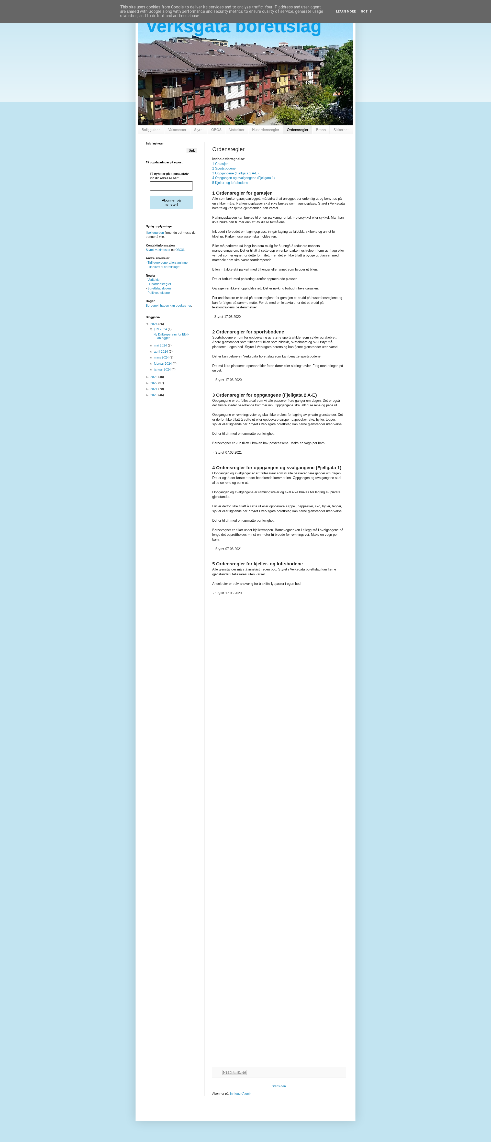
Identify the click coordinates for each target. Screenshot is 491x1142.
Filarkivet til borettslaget (164, 267)
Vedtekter (236, 130)
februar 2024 (163, 363)
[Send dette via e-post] (224, 1072)
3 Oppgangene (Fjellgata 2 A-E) (235, 173)
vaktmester (162, 250)
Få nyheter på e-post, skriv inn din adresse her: (169, 176)
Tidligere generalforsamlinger (168, 262)
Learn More (346, 11)
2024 (154, 324)
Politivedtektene (159, 293)
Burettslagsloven (159, 288)
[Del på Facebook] (239, 1072)
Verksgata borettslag (234, 26)
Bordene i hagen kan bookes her (168, 305)
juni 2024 (161, 329)
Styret (199, 130)
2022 (154, 383)
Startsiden (279, 1086)
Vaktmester (177, 130)
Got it (366, 11)
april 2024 (161, 351)
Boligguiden (151, 130)
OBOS (216, 130)
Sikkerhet (341, 130)
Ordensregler (297, 130)
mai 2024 (161, 345)
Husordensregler (265, 130)
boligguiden (155, 232)
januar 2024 (163, 369)
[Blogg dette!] (229, 1072)
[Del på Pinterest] (244, 1072)
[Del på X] (234, 1072)
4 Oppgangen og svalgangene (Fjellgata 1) (243, 178)
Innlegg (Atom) (240, 1093)
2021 (154, 389)
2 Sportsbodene (224, 168)
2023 (154, 377)
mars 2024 (162, 357)
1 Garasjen (220, 164)
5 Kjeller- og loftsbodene (230, 183)
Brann (321, 130)
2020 (154, 395)
